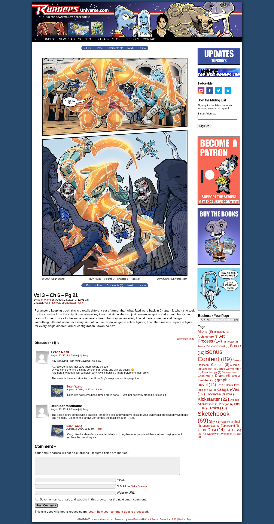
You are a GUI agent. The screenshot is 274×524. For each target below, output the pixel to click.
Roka (218, 408)
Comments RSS (185, 339)
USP (202, 434)
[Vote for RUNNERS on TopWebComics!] (219, 76)
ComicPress (151, 519)
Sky (215, 421)
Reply (86, 355)
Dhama (222, 375)
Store (117, 39)
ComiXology (211, 372)
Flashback (207, 380)
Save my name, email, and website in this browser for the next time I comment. (93, 499)
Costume (206, 375)
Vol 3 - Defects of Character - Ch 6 (64, 302)
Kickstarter (213, 399)
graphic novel (214, 382)
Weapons (228, 433)
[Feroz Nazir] (42, 363)
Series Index (45, 39)
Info (88, 39)
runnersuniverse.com (137, 19)
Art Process (211, 338)
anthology (221, 331)
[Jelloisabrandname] (42, 411)
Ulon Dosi (211, 429)
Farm (236, 375)
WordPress (134, 519)
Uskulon (233, 430)
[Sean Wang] (57, 397)
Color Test (208, 369)
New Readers (70, 39)
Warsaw (213, 433)
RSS (174, 519)
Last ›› (142, 48)
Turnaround (230, 425)
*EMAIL (132, 486)
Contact (150, 39)
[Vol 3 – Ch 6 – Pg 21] (114, 281)
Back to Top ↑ (185, 519)
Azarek (203, 346)
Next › (130, 48)
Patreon (211, 404)
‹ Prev (98, 48)
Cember (220, 365)
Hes (221, 385)
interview (208, 389)
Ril (205, 408)
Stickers (227, 421)
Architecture (208, 336)
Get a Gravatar (139, 486)
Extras (102, 39)
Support (132, 39)
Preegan (226, 404)
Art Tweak (230, 341)
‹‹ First (87, 48)
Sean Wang (44, 299)
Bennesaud (219, 346)
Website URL (126, 492)
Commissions (231, 372)
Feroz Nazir (60, 352)
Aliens (205, 332)
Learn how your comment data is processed (118, 511)
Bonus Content (215, 355)
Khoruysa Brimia (222, 394)
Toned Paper (210, 425)
